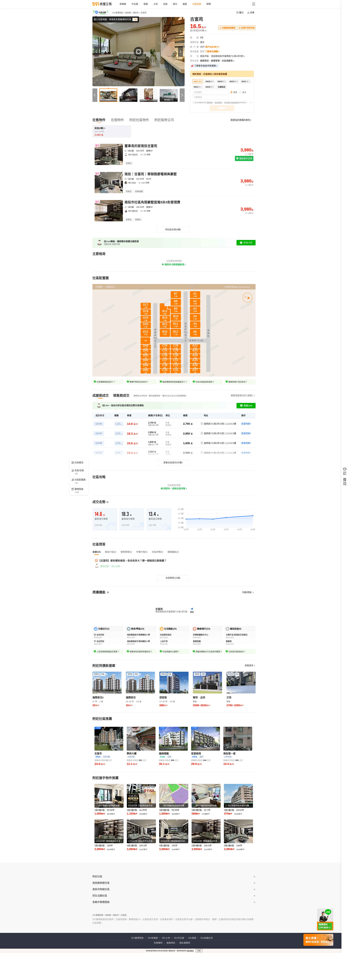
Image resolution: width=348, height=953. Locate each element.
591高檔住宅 (206, 938)
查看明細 (245, 424)
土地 (155, 4)
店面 (165, 4)
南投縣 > (129, 13)
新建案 (123, 4)
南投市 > (136, 13)
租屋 (146, 4)
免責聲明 (158, 943)
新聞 (208, 4)
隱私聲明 (190, 951)
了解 (135, 19)
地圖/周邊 (247, 592)
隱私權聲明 (218, 103)
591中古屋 (179, 938)
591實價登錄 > (118, 13)
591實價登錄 (137, 938)
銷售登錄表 (242, 395)
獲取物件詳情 (245, 158)
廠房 (185, 4)
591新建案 (153, 938)
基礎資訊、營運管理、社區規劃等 (216, 61)
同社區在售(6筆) (173, 229)
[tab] (100, 396)
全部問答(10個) (173, 578)
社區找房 (196, 4)
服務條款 (210, 103)
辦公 (175, 4)
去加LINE (248, 242)
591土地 (166, 938)
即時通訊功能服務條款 (231, 103)
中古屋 (135, 4)
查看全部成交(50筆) (172, 462)
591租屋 (192, 938)
